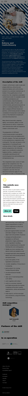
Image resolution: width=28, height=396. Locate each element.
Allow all (7, 211)
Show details (7, 216)
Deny (16, 211)
